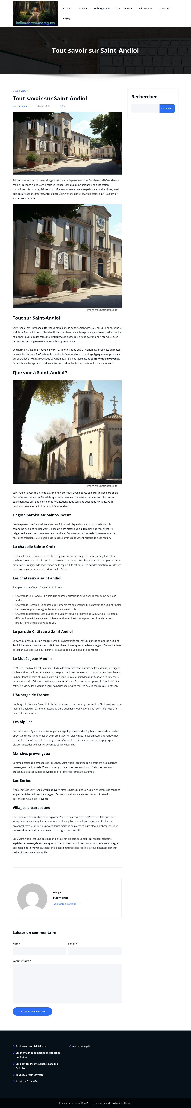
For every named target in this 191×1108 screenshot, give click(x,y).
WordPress (86, 1102)
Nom (16, 943)
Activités (82, 8)
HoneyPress (109, 1102)
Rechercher (144, 96)
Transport (165, 8)
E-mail (72, 943)
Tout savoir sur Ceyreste (29, 1074)
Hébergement (102, 8)
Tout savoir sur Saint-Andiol (31, 1046)
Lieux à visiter (124, 8)
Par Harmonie (20, 105)
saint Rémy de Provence (105, 358)
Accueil (67, 8)
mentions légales (81, 1046)
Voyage (67, 18)
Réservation (146, 8)
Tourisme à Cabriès (26, 1081)
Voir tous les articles (65, 903)
